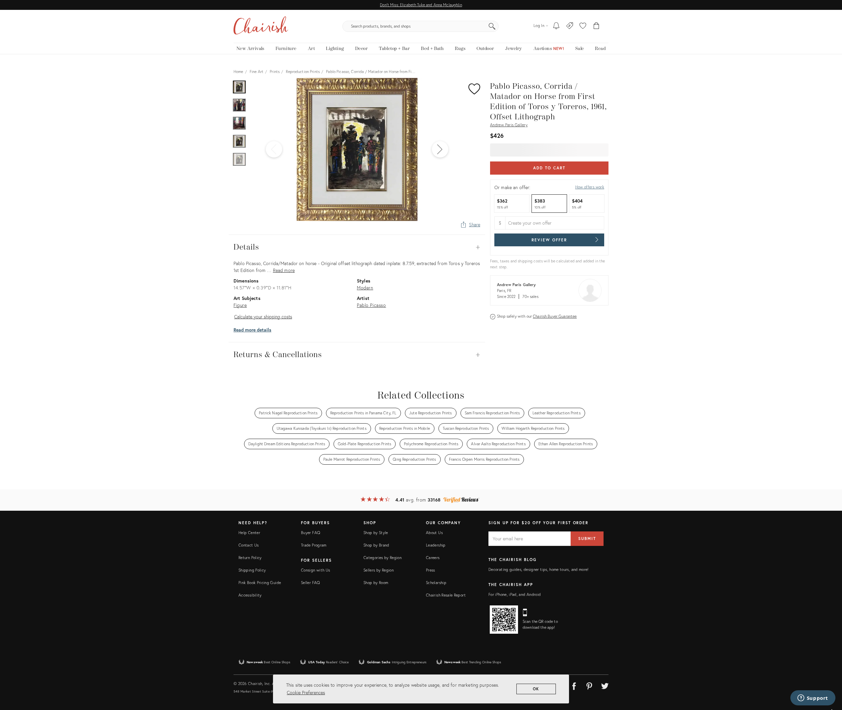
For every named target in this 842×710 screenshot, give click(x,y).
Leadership (436, 545)
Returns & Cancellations (357, 355)
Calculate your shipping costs (263, 316)
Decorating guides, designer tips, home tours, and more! (538, 569)
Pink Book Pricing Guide (259, 582)
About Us (434, 532)
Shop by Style (375, 532)
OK (536, 688)
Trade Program (314, 545)
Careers (433, 557)
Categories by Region (382, 557)
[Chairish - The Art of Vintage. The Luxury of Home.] (261, 26)
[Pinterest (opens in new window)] (589, 685)
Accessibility (250, 595)
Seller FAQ (310, 582)
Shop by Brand (376, 545)
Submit (587, 538)
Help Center (249, 532)
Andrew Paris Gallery (509, 124)
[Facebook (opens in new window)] (574, 685)
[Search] (492, 26)
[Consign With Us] (570, 26)
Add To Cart (549, 167)
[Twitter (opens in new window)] (604, 685)
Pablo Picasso (371, 305)
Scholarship (436, 582)
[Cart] (596, 26)
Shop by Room (375, 582)
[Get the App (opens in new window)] (503, 619)
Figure (240, 305)
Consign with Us (315, 570)
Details (357, 247)
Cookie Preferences (306, 692)
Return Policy (250, 557)
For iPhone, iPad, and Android (514, 594)
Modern (365, 287)
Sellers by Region (378, 570)
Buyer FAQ (310, 532)
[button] (582, 26)
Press (430, 570)
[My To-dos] (556, 26)
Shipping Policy (252, 570)
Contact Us (248, 545)
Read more (284, 270)
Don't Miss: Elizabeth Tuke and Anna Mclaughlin (421, 4)
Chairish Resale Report (446, 595)
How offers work (589, 186)
